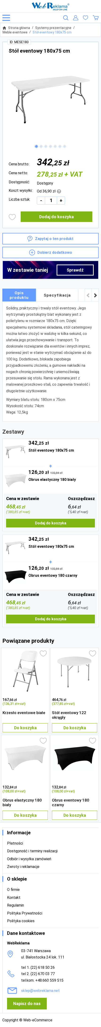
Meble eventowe (15, 32)
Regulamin (15, 905)
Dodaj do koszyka (56, 216)
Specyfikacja (57, 295)
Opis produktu (19, 295)
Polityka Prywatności (24, 913)
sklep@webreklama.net (40, 990)
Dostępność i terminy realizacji (32, 851)
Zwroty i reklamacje (23, 866)
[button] (36, 146)
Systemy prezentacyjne (53, 28)
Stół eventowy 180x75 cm (52, 32)
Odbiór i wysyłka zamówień (29, 859)
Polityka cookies (21, 921)
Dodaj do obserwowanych (12, 217)
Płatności (15, 843)
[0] (85, 18)
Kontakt (13, 897)
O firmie (13, 889)
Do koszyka (25, 727)
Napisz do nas (27, 1003)
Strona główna (19, 28)
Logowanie (75, 18)
